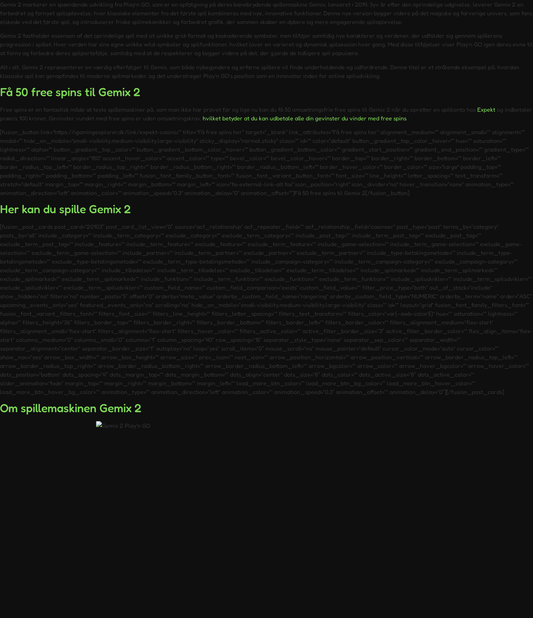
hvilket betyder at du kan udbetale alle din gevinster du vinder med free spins (304, 118)
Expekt (486, 109)
